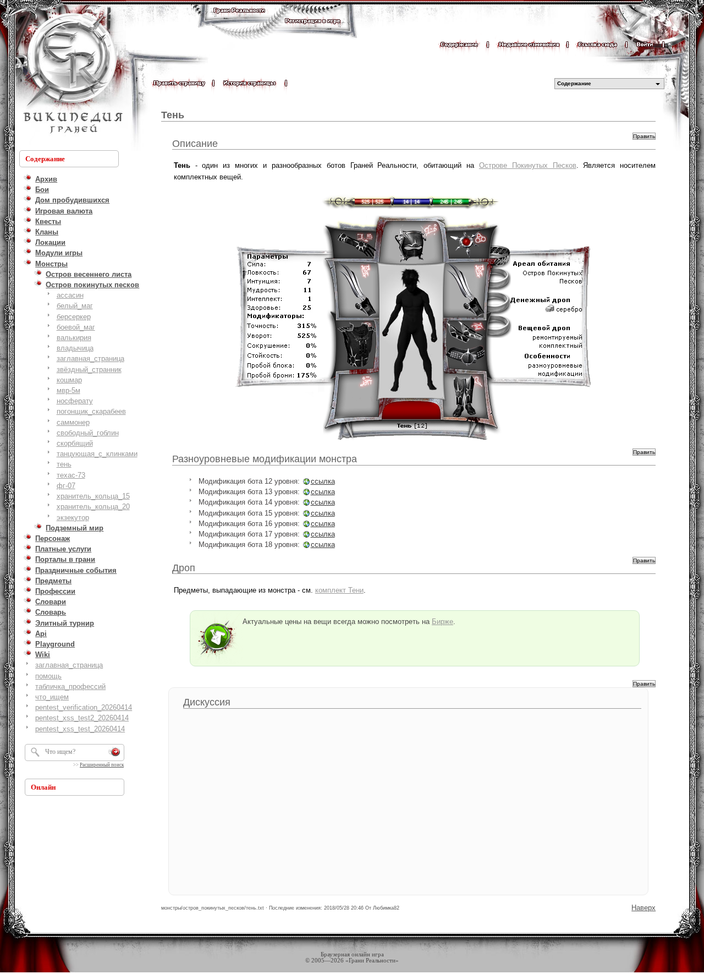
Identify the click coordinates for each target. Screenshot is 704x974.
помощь (48, 676)
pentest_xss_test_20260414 (80, 729)
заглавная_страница (90, 358)
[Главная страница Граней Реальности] (239, 21)
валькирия (74, 337)
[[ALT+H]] (72, 74)
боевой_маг (76, 327)
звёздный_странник (89, 369)
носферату (75, 401)
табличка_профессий (70, 686)
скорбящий (75, 443)
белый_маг (75, 306)
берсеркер (74, 317)
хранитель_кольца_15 (93, 496)
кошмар (69, 380)
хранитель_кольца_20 (93, 506)
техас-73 (71, 475)
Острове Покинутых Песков (527, 165)
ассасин (70, 295)
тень (64, 464)
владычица (75, 348)
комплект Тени (339, 590)
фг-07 (66, 485)
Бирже (442, 621)
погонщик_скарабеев (91, 411)
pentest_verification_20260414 (83, 707)
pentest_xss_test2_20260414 (82, 718)
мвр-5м (68, 390)
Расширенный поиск (102, 765)
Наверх (643, 908)
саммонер (73, 422)
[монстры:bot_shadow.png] (415, 315)
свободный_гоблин (88, 433)
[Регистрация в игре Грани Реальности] (312, 31)
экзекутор (73, 517)
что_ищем (52, 697)
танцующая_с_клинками (97, 454)
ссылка (323, 481)
